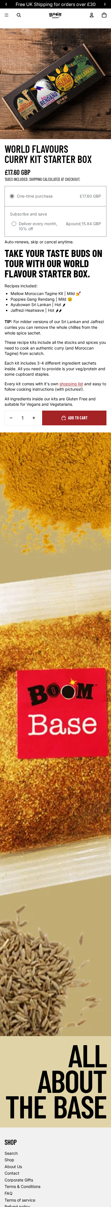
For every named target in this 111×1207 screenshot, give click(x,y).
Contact (12, 1173)
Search (11, 1153)
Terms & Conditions (22, 1186)
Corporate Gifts (19, 1179)
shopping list (71, 383)
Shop (9, 1159)
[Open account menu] (91, 15)
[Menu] (6, 15)
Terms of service (20, 1200)
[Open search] (19, 15)
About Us (13, 1166)
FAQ (9, 1193)
